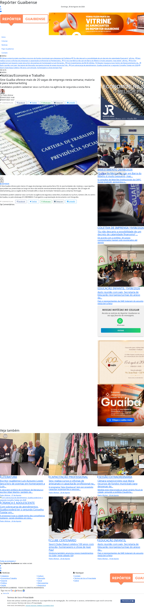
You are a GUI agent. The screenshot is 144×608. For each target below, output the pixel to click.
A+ (2, 181)
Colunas (5, 41)
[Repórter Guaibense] (24, 19)
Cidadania (5, 576)
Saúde (3, 585)
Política (4, 583)
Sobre (76, 581)
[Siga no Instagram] (0, 9)
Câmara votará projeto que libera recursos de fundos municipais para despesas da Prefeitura (36, 58)
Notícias (5, 45)
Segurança (42, 585)
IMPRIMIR (5, 184)
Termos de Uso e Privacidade (85, 578)
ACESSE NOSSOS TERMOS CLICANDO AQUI (40, 605)
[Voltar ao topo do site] (141, 364)
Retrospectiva (43, 583)
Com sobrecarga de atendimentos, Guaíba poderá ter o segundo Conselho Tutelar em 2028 (104, 65)
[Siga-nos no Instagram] (0, 568)
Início (4, 37)
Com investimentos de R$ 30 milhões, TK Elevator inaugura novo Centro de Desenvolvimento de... (103, 63)
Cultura (40, 576)
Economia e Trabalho (9, 578)
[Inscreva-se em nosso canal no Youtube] (0, 570)
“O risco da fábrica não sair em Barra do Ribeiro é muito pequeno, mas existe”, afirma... (95, 61)
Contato (5, 53)
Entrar (121, 330)
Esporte (4, 581)
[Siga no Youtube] (1, 11)
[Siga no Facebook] (0, 7)
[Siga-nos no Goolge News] (12, 590)
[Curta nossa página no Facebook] (0, 566)
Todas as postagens (7, 561)
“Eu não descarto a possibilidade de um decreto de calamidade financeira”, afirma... (104, 58)
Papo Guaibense (8, 49)
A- (1, 178)
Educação (41, 578)
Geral (40, 581)
